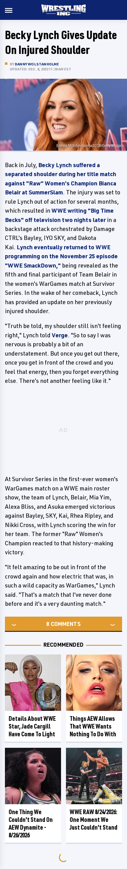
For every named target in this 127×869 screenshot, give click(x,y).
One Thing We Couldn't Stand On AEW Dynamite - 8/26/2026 (31, 823)
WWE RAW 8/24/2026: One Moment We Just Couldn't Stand (93, 819)
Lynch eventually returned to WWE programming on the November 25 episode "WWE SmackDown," (61, 256)
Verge (60, 335)
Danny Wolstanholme (37, 64)
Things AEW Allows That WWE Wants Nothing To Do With (93, 726)
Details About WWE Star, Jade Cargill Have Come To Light (32, 726)
